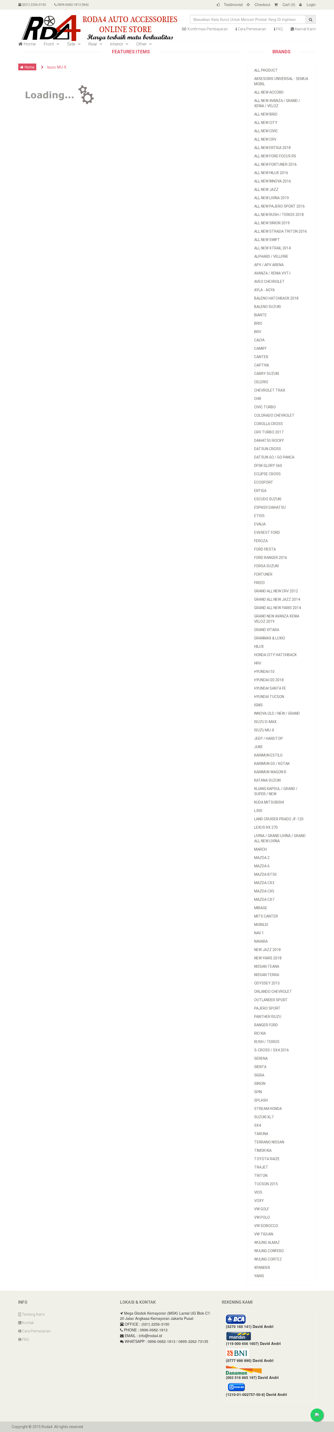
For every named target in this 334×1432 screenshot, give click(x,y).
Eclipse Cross (267, 474)
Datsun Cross (267, 449)
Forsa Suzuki (266, 566)
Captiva (261, 365)
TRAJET (261, 1167)
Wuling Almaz (267, 1242)
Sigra (259, 1075)
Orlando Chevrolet (273, 991)
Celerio (261, 382)
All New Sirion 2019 (272, 223)
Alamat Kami (305, 29)
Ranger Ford (266, 1025)
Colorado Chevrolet (274, 415)
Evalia (260, 524)
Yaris (259, 1276)
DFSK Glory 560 (268, 465)
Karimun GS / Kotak (272, 763)
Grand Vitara (266, 630)
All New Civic (266, 131)
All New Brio (265, 114)
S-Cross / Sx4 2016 (271, 1050)
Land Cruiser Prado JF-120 (278, 819)
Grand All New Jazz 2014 (277, 599)
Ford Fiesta (265, 549)
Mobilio (261, 925)
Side (71, 44)
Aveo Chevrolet (269, 281)
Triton (260, 1175)
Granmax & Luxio (269, 638)
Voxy (259, 1201)
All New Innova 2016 (272, 181)
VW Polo (262, 1217)
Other (142, 44)
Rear (93, 44)
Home (29, 44)
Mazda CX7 (264, 899)
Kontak (27, 1323)
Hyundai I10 (264, 671)
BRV (257, 332)
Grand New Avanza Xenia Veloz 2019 (276, 618)
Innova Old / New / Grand (277, 713)
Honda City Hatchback (275, 655)
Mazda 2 (262, 858)
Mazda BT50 (265, 874)
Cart (288, 4)
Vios (258, 1192)
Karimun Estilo (268, 755)
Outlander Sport (271, 1000)
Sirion (259, 1083)
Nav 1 (259, 933)
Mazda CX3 (264, 883)
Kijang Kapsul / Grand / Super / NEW (275, 791)
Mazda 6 (262, 866)
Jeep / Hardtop (268, 738)
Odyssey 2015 (267, 983)
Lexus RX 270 (266, 827)
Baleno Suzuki (267, 307)
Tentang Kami (33, 1314)
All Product (266, 70)
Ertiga (260, 491)
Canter (261, 357)
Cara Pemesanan (251, 29)
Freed (259, 583)
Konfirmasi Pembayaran (207, 29)
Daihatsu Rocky (269, 440)
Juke (258, 747)
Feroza (261, 541)
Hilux (259, 646)
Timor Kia (263, 1150)
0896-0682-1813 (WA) (73, 5)
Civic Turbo (265, 407)
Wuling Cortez (268, 1259)
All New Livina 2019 (271, 198)
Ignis (258, 705)
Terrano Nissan (269, 1142)
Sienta (260, 1067)
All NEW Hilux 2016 (271, 173)
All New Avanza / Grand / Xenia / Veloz (277, 103)
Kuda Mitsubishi (269, 802)
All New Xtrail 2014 (272, 248)
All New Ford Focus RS (275, 156)
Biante (260, 315)
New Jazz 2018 (267, 950)
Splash (261, 1100)
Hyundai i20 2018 (269, 680)
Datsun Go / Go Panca (274, 457)
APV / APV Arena (269, 265)
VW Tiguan (263, 1234)
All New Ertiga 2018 (272, 148)
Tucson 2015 (266, 1184)
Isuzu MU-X (264, 730)
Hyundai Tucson (269, 697)
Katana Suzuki (267, 780)
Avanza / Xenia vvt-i (272, 273)
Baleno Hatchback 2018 (276, 298)
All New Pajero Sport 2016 (279, 206)
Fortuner (263, 574)
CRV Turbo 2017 (268, 432)
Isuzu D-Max (265, 722)
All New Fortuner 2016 (275, 164)
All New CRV (265, 139)
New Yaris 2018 (268, 958)
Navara (261, 941)
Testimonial (233, 4)
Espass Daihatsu (270, 507)
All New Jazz (266, 189)
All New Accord (269, 92)
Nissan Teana (266, 966)
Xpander (262, 1267)
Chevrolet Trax (269, 390)
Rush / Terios (266, 1042)
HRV (257, 663)
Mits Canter (266, 916)
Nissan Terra (266, 975)
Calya (259, 340)
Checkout (262, 4)
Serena (261, 1058)
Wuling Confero (269, 1251)
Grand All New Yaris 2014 (277, 608)
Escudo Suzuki (267, 499)
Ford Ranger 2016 (270, 557)
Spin (258, 1092)
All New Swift (267, 240)
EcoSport (263, 482)
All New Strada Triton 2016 (280, 231)
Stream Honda (268, 1109)
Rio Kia (260, 1033)
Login (311, 4)
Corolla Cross (268, 424)
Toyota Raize (267, 1159)
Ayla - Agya (264, 290)
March (260, 849)
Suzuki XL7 (263, 1117)
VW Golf (261, 1209)
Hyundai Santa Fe (270, 688)
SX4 (257, 1125)
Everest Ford (267, 532)
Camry (260, 348)
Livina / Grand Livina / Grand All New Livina (280, 838)
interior (117, 44)
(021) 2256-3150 (33, 5)
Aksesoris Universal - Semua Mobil (281, 81)
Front (49, 44)
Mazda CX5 (264, 891)
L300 (258, 811)
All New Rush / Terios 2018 (279, 215)
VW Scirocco (266, 1226)
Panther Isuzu (267, 1017)
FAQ (279, 29)
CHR (257, 399)
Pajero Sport (267, 1008)
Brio (258, 323)
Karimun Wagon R (270, 772)
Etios (259, 516)
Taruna (261, 1134)
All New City (265, 123)
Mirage (260, 908)
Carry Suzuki (266, 373)
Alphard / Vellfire (271, 256)
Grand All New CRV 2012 (276, 591)
